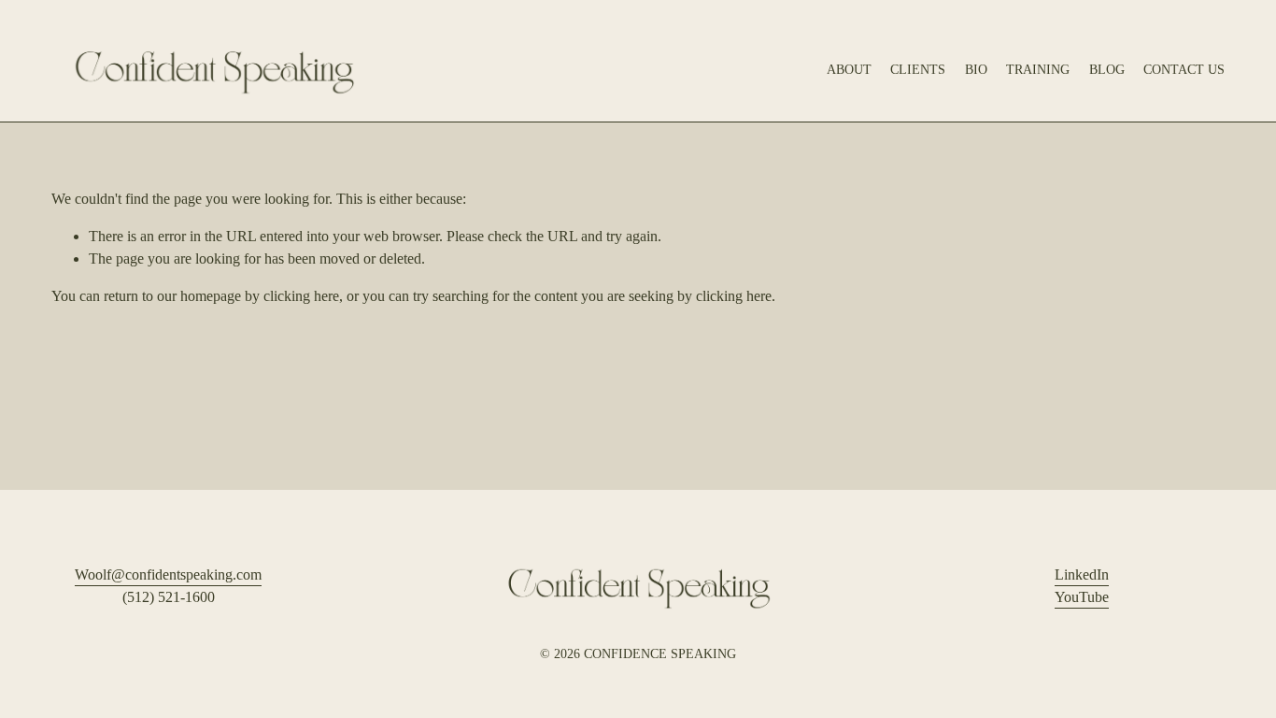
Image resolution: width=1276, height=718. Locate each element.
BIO (976, 69)
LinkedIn (1082, 574)
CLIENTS (917, 69)
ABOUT (849, 69)
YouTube (1082, 597)
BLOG (1107, 69)
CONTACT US (1184, 69)
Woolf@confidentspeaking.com (168, 574)
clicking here (301, 296)
